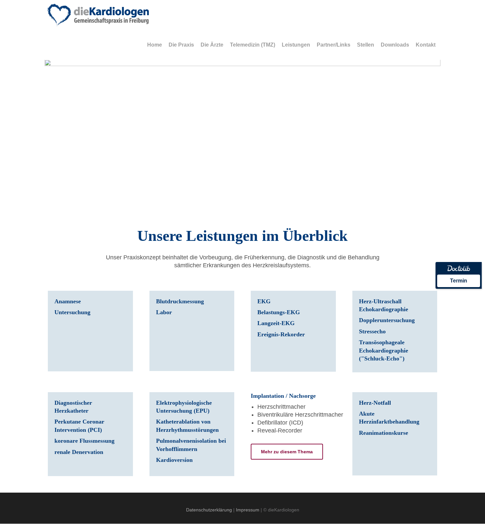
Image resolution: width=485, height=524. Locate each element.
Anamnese (67, 301)
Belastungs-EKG (278, 312)
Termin (458, 280)
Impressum (247, 509)
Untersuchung (72, 312)
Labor (164, 312)
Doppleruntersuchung (387, 320)
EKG (264, 301)
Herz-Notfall (375, 402)
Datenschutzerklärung (209, 509)
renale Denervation (78, 452)
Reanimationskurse (383, 433)
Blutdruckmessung (180, 301)
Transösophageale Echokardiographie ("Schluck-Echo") (384, 350)
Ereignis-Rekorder (281, 334)
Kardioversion (174, 460)
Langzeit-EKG (276, 323)
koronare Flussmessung (84, 440)
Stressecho (372, 331)
